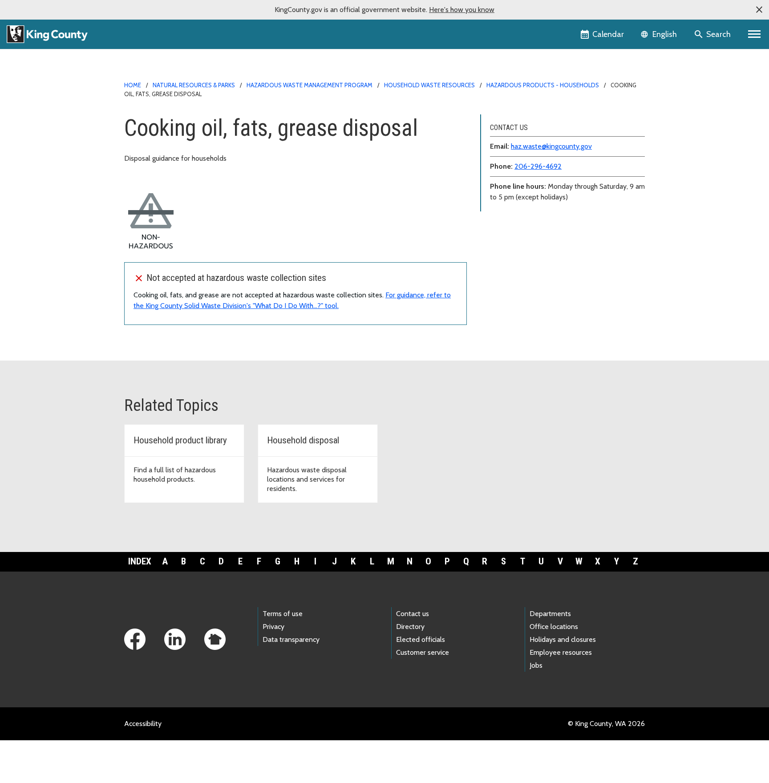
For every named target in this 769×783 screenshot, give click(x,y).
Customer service (422, 652)
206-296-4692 (538, 166)
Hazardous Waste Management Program (309, 85)
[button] (759, 10)
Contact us (412, 613)
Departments (550, 613)
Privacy (273, 626)
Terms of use (283, 613)
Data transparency (291, 639)
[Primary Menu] (754, 34)
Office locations (554, 626)
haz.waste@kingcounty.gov (551, 146)
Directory (410, 626)
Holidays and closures (563, 639)
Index (139, 561)
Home (132, 85)
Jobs (536, 665)
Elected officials (420, 639)
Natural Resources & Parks (194, 85)
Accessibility (143, 723)
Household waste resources (429, 85)
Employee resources (561, 652)
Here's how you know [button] (461, 9)
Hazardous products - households (542, 85)
